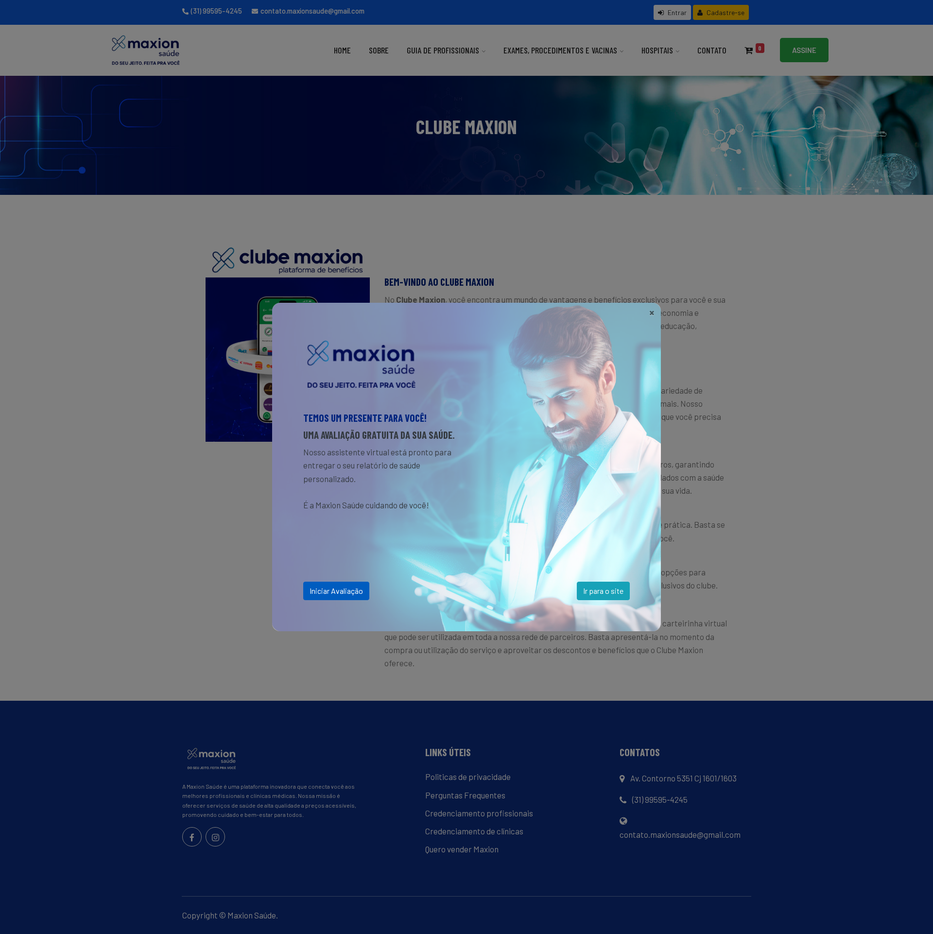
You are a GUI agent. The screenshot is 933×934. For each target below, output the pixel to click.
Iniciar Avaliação (336, 590)
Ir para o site (603, 590)
